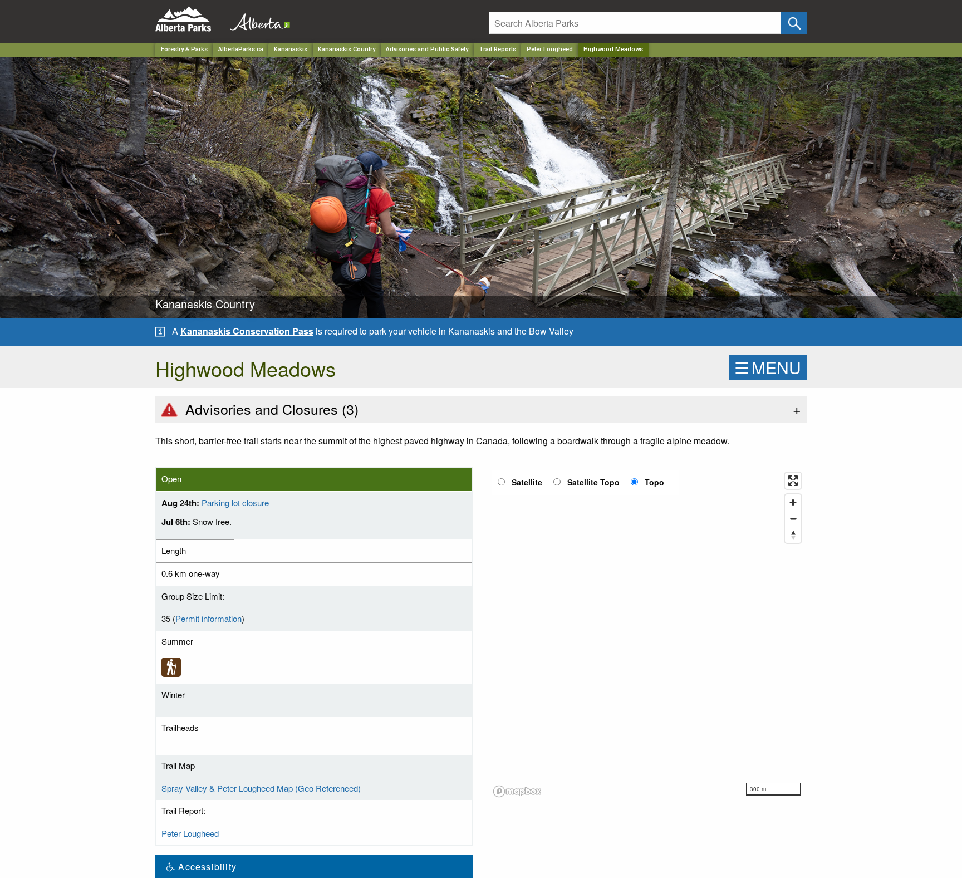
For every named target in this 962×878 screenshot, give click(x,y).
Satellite (527, 482)
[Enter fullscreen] (793, 481)
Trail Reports (497, 49)
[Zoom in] (793, 502)
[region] (648, 634)
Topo (654, 482)
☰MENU (767, 367)
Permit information (208, 618)
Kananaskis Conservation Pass (246, 331)
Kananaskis (290, 49)
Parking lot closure (235, 502)
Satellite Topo (593, 482)
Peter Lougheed (550, 49)
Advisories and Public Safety (427, 49)
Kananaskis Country (346, 49)
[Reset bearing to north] (793, 535)
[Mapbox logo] (517, 791)
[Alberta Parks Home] (190, 19)
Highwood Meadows (613, 49)
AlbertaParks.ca (240, 49)
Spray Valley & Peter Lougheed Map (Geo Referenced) (261, 788)
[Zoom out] (793, 519)
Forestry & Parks (184, 49)
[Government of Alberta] (256, 19)
